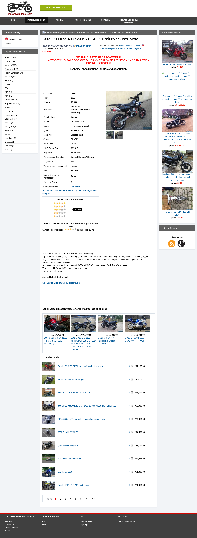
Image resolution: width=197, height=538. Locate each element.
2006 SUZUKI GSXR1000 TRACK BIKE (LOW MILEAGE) (55, 341)
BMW (7, 81)
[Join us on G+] (181, 246)
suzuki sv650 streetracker (69, 459)
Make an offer (83, 45)
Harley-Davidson (12, 73)
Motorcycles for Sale (23, 516)
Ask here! (75, 187)
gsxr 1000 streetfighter (68, 445)
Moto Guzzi (9, 100)
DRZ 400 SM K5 (98, 32)
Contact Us (106, 20)
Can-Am (8, 146)
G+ (43, 522)
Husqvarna (9, 115)
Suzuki (7, 61)
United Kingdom (16, 39)
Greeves (8, 142)
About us (9, 522)
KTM (7, 92)
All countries (10, 43)
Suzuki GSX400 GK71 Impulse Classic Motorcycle (80, 366)
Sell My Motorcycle (56, 7)
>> (94, 498)
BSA (6, 88)
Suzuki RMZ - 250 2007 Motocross (73, 485)
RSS (44, 525)
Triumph (8, 77)
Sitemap (8, 530)
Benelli (8, 111)
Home (14, 20)
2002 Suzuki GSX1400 (68, 432)
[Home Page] (46, 32)
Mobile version (11, 527)
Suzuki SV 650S (65, 472)
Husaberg (9, 138)
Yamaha (8, 65)
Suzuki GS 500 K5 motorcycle (71, 379)
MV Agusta (9, 127)
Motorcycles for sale (37, 20)
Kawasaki (9, 69)
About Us (60, 20)
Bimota (8, 123)
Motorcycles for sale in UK (66, 32)
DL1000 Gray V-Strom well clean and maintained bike (81, 419)
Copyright (84, 525)
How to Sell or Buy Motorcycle (129, 21)
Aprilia (7, 96)
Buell (7, 150)
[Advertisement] (98, 80)
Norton (7, 107)
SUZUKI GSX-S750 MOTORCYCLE (74, 393)
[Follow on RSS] (172, 246)
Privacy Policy (86, 522)
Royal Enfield (10, 104)
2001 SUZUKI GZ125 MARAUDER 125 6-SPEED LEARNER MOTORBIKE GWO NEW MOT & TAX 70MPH (83, 344)
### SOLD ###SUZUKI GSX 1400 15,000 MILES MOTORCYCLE (87, 406)
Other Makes (10, 119)
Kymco (7, 134)
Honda (7, 57)
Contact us (9, 525)
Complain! (46, 51)
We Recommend (83, 20)
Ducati (7, 84)
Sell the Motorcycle (126, 522)
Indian (7, 130)
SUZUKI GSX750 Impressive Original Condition (106, 341)
